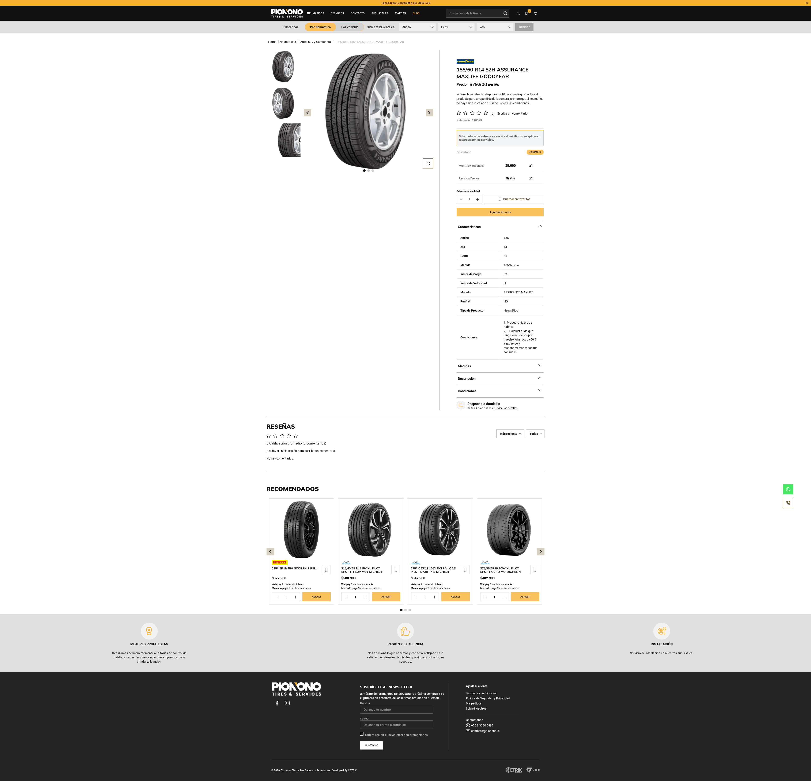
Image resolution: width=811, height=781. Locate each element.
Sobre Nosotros (476, 708)
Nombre (365, 703)
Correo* (364, 718)
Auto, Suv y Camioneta (315, 42)
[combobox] (477, 13)
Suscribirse (371, 745)
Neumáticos (288, 42)
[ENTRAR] (518, 13)
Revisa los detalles (506, 408)
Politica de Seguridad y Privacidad (488, 698)
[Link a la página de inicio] (272, 41)
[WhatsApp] (788, 489)
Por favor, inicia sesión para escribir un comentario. (511, 113)
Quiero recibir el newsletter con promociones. (397, 735)
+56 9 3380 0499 (482, 725)
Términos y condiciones (481, 693)
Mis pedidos (474, 703)
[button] (381, 27)
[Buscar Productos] (506, 13)
